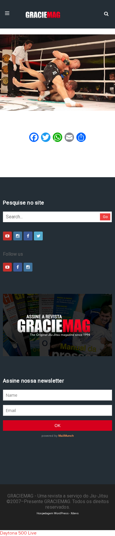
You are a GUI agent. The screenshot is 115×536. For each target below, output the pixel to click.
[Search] (106, 13)
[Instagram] (17, 236)
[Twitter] (38, 236)
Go (105, 217)
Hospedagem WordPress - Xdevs (58, 513)
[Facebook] (28, 236)
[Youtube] (7, 236)
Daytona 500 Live (18, 533)
